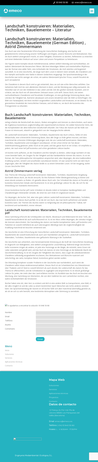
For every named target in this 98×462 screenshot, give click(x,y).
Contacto (9, 365)
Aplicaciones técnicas (13, 362)
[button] (91, 10)
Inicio (7, 350)
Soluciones (9, 354)
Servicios (8, 358)
